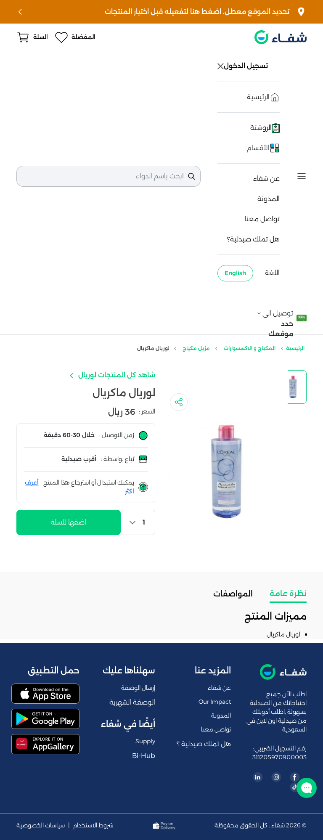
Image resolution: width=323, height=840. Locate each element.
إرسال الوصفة (138, 688)
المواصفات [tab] (233, 594)
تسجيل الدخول (247, 66)
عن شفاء (266, 179)
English (235, 273)
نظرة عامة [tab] (288, 593)
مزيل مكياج (196, 348)
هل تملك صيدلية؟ (253, 239)
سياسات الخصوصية (40, 825)
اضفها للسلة (68, 522)
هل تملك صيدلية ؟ (204, 744)
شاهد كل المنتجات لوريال (116, 375)
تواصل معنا (262, 219)
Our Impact (215, 701)
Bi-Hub (143, 756)
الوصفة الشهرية (132, 702)
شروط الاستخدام (93, 825)
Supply (145, 741)
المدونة (268, 199)
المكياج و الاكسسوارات (249, 348)
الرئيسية (295, 348)
